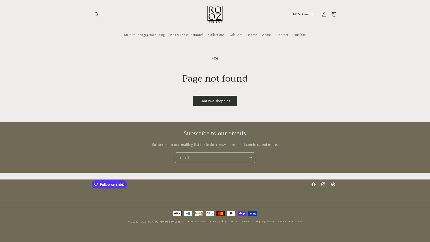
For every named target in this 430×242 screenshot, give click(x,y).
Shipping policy (265, 221)
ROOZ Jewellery (149, 221)
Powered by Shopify (171, 221)
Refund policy (196, 221)
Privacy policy (218, 221)
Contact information (290, 221)
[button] (97, 14)
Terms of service (241, 221)
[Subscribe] (250, 157)
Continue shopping (215, 101)
